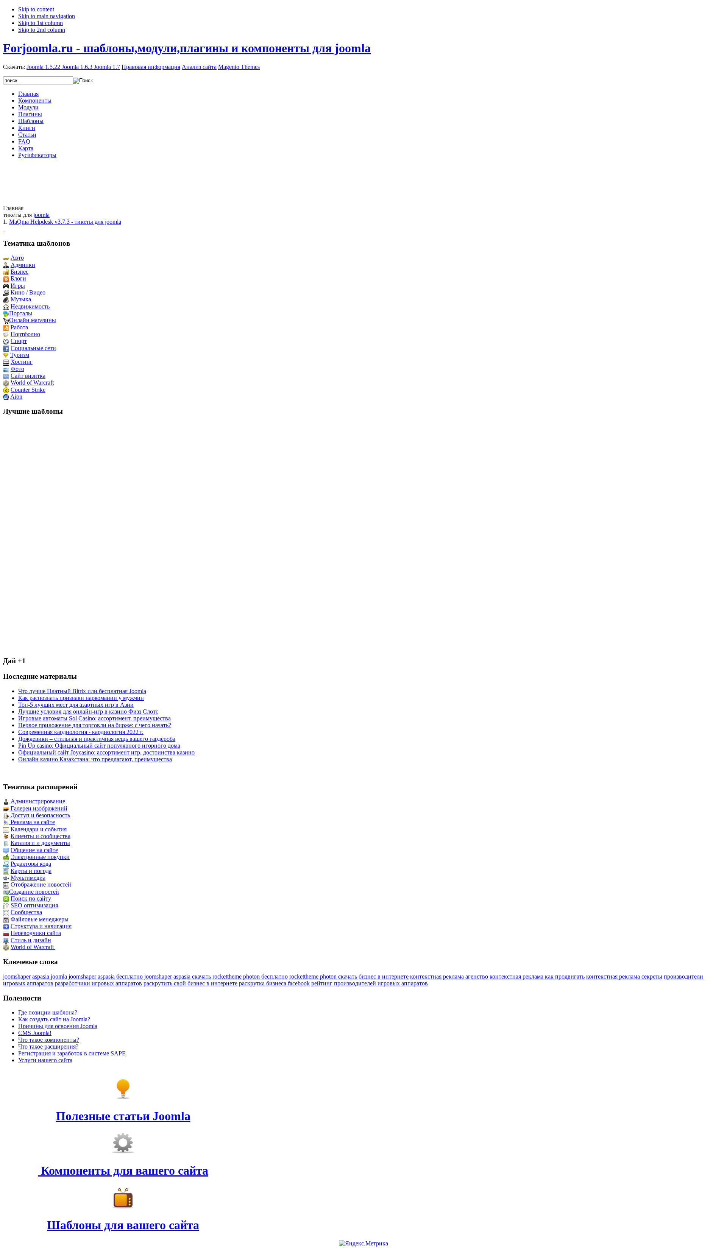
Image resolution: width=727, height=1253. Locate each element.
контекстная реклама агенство (449, 976)
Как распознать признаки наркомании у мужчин (81, 698)
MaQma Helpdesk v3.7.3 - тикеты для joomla (65, 221)
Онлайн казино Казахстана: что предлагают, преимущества (95, 759)
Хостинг (22, 361)
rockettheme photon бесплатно (250, 976)
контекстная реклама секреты (624, 976)
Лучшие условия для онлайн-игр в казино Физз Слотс (88, 711)
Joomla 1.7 (107, 67)
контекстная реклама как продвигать (537, 976)
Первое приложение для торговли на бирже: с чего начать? (94, 725)
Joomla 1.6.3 (77, 67)
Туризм (19, 355)
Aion (16, 396)
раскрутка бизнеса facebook (274, 983)
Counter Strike (28, 389)
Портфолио (25, 334)
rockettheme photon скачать (323, 976)
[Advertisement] (363, 182)
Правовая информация (151, 67)
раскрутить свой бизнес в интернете (190, 983)
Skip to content (36, 9)
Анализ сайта (199, 67)
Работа (19, 327)
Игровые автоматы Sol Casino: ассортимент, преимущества (94, 718)
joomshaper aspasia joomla (35, 976)
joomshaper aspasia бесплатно (106, 976)
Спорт (19, 341)
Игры (18, 285)
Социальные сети (33, 348)
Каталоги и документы (40, 843)
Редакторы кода (31, 863)
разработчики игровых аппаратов (98, 983)
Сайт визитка (28, 375)
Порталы (20, 313)
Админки (23, 265)
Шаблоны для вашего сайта (123, 1225)
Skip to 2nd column (41, 29)
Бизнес (19, 271)
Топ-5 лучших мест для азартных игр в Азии (76, 704)
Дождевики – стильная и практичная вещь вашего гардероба (96, 739)
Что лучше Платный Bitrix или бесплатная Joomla (82, 691)
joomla (41, 215)
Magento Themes (239, 67)
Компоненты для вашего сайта (123, 1170)
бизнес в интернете (384, 976)
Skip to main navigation (46, 16)
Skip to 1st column (40, 23)
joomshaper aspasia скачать (177, 976)
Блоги (18, 278)
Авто (17, 257)
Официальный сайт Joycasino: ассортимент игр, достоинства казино (106, 752)
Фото (17, 369)
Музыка (21, 299)
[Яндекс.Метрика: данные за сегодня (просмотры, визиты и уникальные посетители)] (363, 1243)
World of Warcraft (32, 382)
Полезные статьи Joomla (123, 1116)
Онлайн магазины (32, 320)
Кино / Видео (28, 292)
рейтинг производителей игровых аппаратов (369, 983)
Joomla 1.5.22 (43, 67)
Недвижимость (30, 306)
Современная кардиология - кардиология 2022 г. (81, 732)
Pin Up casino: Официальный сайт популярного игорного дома (99, 745)
